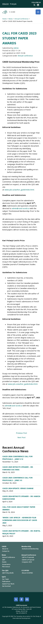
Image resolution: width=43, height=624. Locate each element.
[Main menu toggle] (38, 12)
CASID (12, 12)
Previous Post (21, 433)
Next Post (21, 437)
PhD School (6, 567)
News (4, 555)
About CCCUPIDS (27, 573)
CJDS (3, 560)
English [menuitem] (5, 4)
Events (4, 562)
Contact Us (5, 551)
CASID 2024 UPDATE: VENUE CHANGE (17, 488)
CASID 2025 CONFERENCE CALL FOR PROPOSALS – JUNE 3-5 (17, 478)
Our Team (5, 579)
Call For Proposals (28, 557)
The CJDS (5, 570)
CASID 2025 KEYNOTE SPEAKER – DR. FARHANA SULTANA (17, 468)
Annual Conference (25, 55)
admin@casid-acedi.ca (20, 208)
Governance (6, 564)
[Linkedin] (38, 5)
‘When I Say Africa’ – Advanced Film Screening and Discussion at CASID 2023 (19, 520)
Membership (26, 546)
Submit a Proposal (28, 560)
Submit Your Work (8, 584)
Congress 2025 (27, 562)
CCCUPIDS (25, 570)
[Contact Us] (27, 599)
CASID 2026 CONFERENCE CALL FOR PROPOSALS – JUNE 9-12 (17, 457)
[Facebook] (21, 599)
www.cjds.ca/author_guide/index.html (19, 189)
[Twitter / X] (34, 5)
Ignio (4, 577)
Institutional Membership (30, 549)
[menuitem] (6, 3)
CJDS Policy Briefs (8, 573)
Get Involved (6, 586)
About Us (5, 549)
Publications (6, 581)
